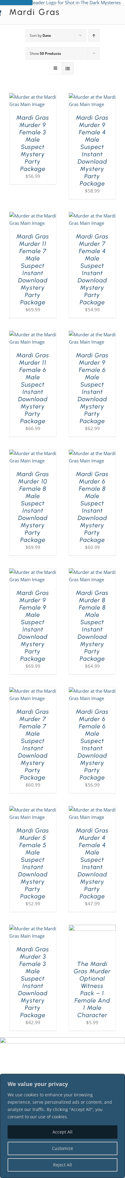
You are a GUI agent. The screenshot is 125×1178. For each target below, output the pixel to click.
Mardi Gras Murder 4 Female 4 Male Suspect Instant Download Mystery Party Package (92, 863)
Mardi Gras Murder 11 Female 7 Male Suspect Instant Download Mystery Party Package (32, 269)
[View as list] (67, 68)
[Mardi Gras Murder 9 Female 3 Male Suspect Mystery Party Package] (32, 97)
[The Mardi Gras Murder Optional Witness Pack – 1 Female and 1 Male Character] (92, 928)
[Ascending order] (94, 35)
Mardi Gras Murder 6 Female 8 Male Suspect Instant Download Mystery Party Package (92, 506)
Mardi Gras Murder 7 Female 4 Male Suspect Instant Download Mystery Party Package (92, 269)
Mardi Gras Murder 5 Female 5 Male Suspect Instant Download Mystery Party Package (32, 863)
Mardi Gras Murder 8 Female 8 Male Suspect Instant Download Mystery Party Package (92, 625)
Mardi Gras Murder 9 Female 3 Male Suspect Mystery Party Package (32, 143)
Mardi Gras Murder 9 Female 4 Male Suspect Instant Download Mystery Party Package (92, 150)
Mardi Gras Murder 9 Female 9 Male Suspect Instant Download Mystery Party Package (32, 625)
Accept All (62, 1132)
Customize (62, 1148)
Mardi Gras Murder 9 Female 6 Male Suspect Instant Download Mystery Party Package (92, 388)
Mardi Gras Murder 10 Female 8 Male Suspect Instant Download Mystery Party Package (32, 506)
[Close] (118, 1079)
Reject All (62, 1165)
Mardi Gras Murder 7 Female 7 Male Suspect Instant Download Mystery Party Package (32, 744)
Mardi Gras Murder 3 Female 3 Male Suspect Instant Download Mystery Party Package (32, 982)
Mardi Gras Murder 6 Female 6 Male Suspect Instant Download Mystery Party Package (92, 744)
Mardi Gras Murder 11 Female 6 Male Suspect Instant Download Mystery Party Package (32, 388)
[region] (62, 1126)
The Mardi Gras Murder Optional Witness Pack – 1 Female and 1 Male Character (92, 989)
